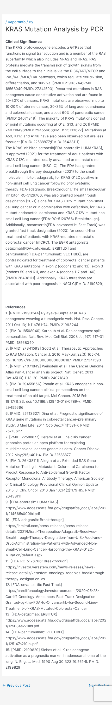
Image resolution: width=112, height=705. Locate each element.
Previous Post (16, 685)
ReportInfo (17, 22)
